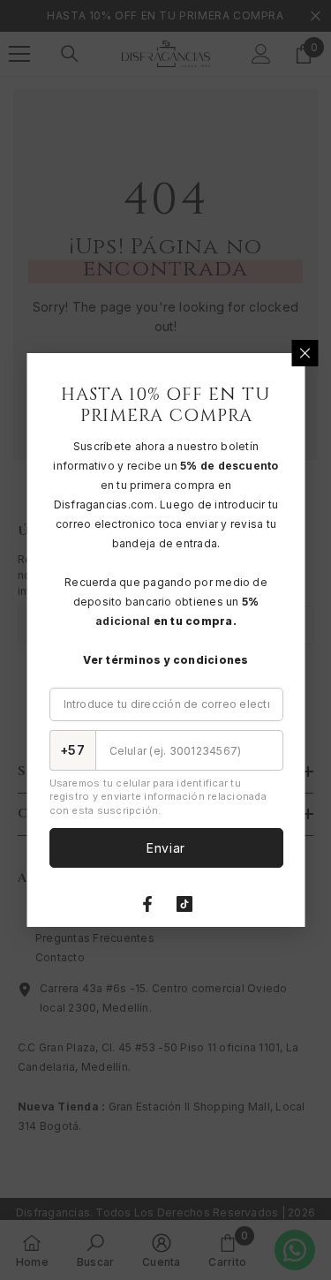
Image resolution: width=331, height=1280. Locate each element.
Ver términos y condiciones (165, 659)
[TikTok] (184, 903)
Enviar (165, 847)
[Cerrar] (304, 353)
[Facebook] (147, 903)
